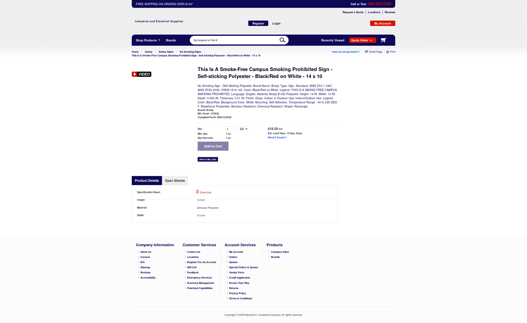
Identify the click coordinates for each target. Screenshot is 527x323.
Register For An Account (201, 262)
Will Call (191, 267)
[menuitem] (171, 40)
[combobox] (239, 40)
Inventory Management (200, 283)
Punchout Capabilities (200, 288)
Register (258, 23)
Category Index (280, 252)
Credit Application (239, 277)
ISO (142, 262)
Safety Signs (166, 52)
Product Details (147, 180)
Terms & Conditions (240, 298)
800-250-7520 (379, 3)
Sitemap (145, 267)
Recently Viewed (332, 40)
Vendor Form (236, 272)
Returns (234, 288)
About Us (145, 252)
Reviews (390, 12)
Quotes (233, 262)
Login (276, 23)
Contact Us (193, 252)
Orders (233, 257)
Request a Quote (353, 12)
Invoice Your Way (239, 283)
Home (135, 52)
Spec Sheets (175, 180)
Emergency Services (199, 277)
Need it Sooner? (277, 137)
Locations (374, 12)
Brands (275, 257)
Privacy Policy (237, 293)
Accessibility (148, 277)
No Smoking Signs (190, 52)
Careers (145, 257)
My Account (236, 252)
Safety (149, 52)
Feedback (193, 272)
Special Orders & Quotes (243, 267)
